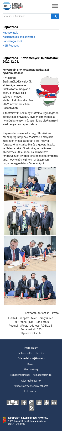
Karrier (31, 364)
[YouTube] (39, 402)
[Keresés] (55, 16)
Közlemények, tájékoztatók (19, 37)
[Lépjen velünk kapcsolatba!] (13, 402)
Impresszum (31, 347)
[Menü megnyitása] (55, 6)
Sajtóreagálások (12, 41)
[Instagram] (31, 402)
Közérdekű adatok (31, 380)
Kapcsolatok (10, 32)
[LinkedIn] (54, 402)
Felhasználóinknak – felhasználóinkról (31, 374)
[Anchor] (46, 402)
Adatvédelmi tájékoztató (31, 358)
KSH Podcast (11, 45)
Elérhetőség (31, 369)
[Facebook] (24, 402)
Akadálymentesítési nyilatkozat (31, 386)
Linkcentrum (31, 391)
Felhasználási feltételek (31, 353)
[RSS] (31, 408)
